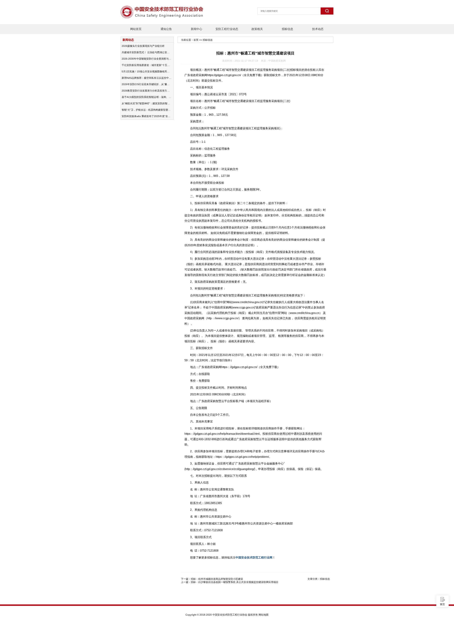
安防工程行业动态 (226, 29)
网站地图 (263, 614)
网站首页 (136, 29)
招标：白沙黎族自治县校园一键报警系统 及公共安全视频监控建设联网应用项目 (234, 582)
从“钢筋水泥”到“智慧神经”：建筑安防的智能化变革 (146, 103)
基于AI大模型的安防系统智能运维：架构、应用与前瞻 (146, 97)
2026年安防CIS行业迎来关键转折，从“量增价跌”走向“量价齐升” (146, 84)
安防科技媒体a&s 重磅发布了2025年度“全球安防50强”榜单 (146, 116)
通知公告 (166, 29)
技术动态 (317, 29)
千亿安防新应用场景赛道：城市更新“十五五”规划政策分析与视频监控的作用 (146, 65)
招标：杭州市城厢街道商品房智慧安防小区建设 (217, 578)
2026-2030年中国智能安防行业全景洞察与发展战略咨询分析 (146, 58)
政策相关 (257, 29)
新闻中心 (196, 29)
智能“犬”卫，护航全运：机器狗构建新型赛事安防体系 (146, 109)
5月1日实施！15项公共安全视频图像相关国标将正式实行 (146, 71)
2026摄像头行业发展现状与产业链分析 (143, 46)
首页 (195, 39)
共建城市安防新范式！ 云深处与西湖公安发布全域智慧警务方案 (146, 52)
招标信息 (287, 29)
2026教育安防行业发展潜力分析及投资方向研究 (146, 90)
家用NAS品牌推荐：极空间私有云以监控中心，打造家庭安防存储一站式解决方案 (146, 77)
